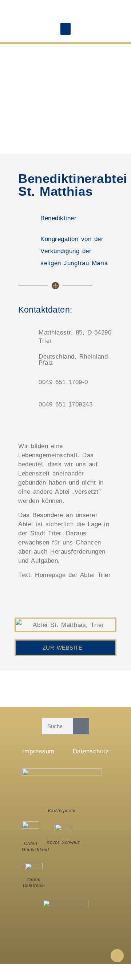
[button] (65, 29)
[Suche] (81, 726)
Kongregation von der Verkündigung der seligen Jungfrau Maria (74, 251)
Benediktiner (58, 218)
